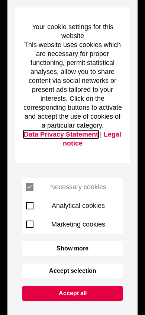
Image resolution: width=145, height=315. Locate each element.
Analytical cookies (78, 205)
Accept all (73, 293)
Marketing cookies (78, 224)
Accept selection (72, 271)
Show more (72, 248)
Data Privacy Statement (61, 134)
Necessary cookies (78, 187)
